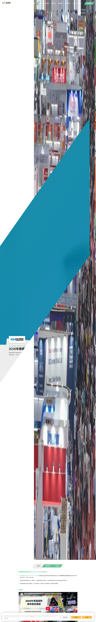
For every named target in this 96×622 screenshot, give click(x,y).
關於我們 (33, 3)
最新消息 (53, 3)
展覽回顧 (57, 566)
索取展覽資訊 (48, 566)
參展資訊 (38, 566)
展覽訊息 (40, 3)
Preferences (65, 617)
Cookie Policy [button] (32, 616)
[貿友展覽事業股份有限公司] (6, 2)
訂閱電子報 (67, 3)
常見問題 (47, 3)
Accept (87, 617)
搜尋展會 (89, 3)
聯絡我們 (60, 3)
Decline (76, 617)
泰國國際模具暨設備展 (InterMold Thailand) (29, 575)
